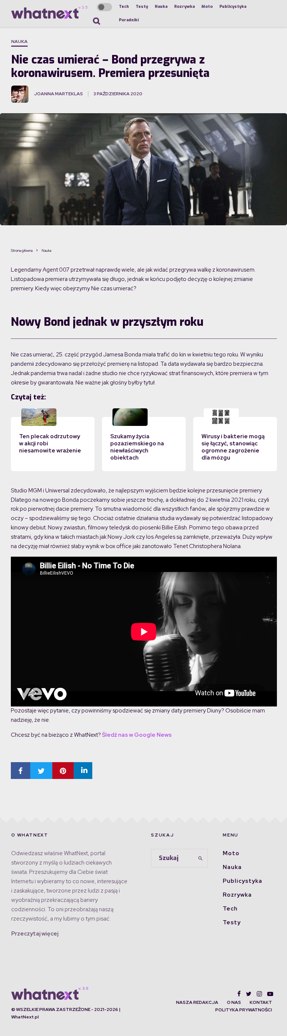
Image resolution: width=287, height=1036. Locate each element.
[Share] (20, 770)
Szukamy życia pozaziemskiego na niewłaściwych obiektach (137, 447)
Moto (207, 6)
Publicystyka (232, 6)
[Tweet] (41, 770)
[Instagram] (259, 994)
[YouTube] (270, 994)
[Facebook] (239, 994)
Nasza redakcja (197, 1002)
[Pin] (63, 770)
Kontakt (261, 1002)
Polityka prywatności (243, 1010)
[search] (200, 858)
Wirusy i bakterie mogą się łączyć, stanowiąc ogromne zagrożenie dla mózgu (233, 447)
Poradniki (129, 20)
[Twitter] (248, 994)
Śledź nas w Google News (137, 735)
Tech (124, 6)
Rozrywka (184, 6)
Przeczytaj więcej (34, 933)
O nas (234, 1002)
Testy (142, 6)
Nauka (161, 6)
